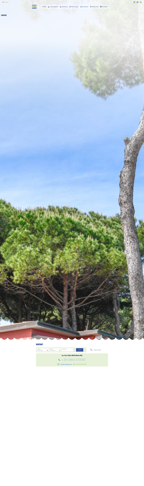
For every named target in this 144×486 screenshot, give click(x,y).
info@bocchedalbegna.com (66, 364)
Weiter (79, 350)
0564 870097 (97, 349)
